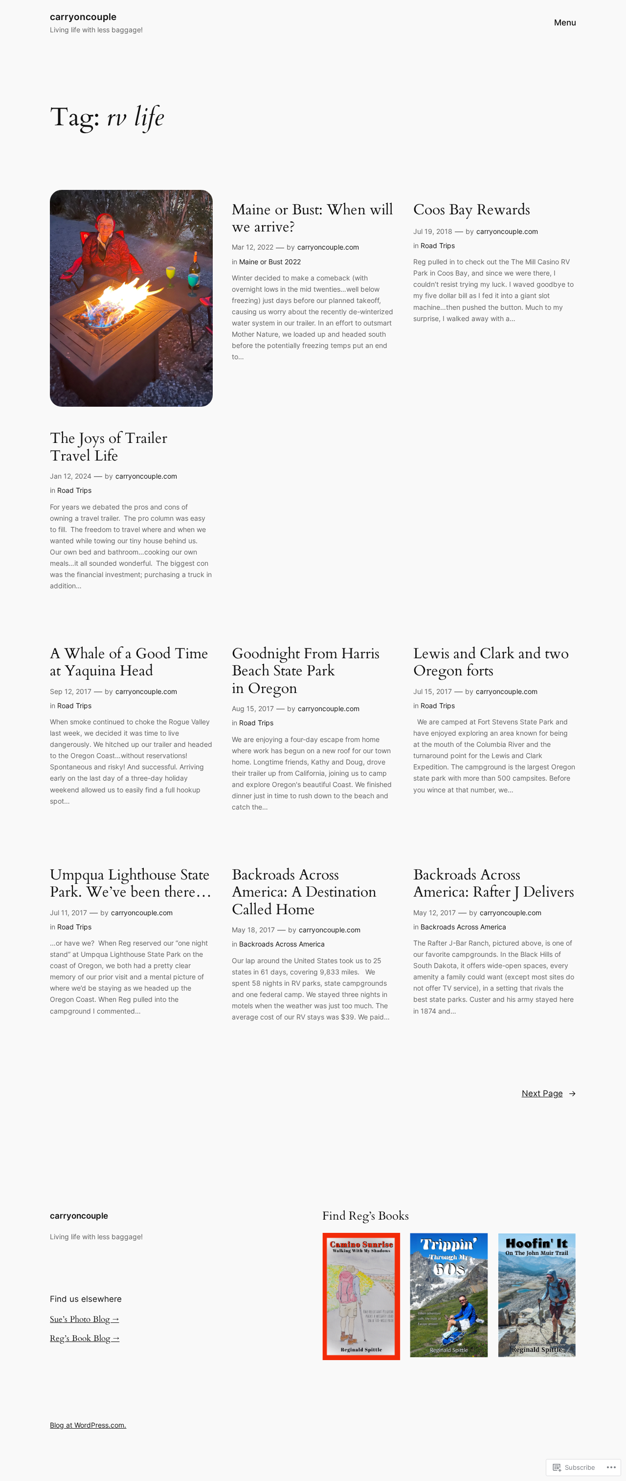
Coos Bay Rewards (471, 210)
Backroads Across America (282, 944)
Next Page (549, 1093)
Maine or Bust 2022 (270, 261)
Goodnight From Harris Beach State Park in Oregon (306, 672)
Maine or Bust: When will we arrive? (312, 219)
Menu (565, 22)
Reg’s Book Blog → (84, 1338)
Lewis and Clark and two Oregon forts (491, 663)
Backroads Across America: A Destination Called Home (304, 893)
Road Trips (74, 490)
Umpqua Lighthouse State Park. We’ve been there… (131, 884)
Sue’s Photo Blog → (84, 1319)
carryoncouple (83, 17)
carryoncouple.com (146, 476)
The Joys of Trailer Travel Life (108, 447)
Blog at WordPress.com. (88, 1425)
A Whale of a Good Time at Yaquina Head (129, 663)
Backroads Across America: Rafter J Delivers (493, 884)
